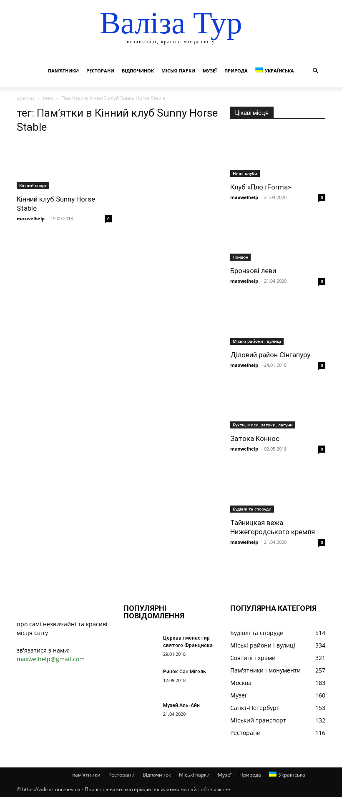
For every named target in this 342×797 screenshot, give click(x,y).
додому (26, 98)
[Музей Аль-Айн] (140, 713)
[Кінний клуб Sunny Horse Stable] (64, 165)
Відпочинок (138, 70)
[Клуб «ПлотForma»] (277, 153)
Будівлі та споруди (252, 509)
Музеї (210, 70)
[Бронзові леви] (277, 237)
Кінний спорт (33, 185)
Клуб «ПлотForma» (260, 187)
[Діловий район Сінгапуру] (277, 321)
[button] (315, 71)
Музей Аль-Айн (181, 705)
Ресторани (100, 70)
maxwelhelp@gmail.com (51, 659)
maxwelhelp (31, 218)
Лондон (240, 257)
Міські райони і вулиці (257, 341)
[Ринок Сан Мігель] (140, 679)
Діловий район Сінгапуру (270, 355)
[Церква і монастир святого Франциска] (140, 646)
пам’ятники (63, 70)
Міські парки (178, 70)
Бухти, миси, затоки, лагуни (263, 425)
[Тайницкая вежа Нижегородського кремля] (277, 489)
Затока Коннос (254, 438)
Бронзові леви (253, 270)
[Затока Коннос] (277, 405)
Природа (236, 70)
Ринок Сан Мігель (184, 672)
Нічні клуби (245, 173)
